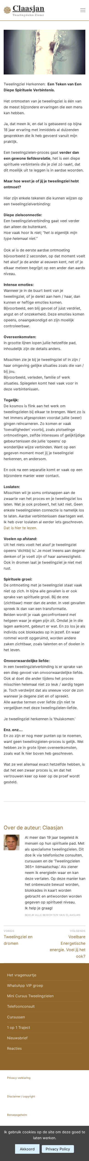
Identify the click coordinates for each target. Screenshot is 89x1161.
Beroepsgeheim (17, 1114)
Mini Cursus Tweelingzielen (30, 996)
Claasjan (28, 8)
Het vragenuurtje (21, 975)
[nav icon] (82, 10)
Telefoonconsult (21, 1006)
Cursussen (16, 1017)
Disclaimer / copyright (21, 1096)
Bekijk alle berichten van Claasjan (53, 915)
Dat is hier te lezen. (20, 528)
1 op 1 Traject (18, 1027)
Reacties (14, 1048)
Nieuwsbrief (17, 1038)
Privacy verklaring (18, 1077)
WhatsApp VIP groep (25, 985)
